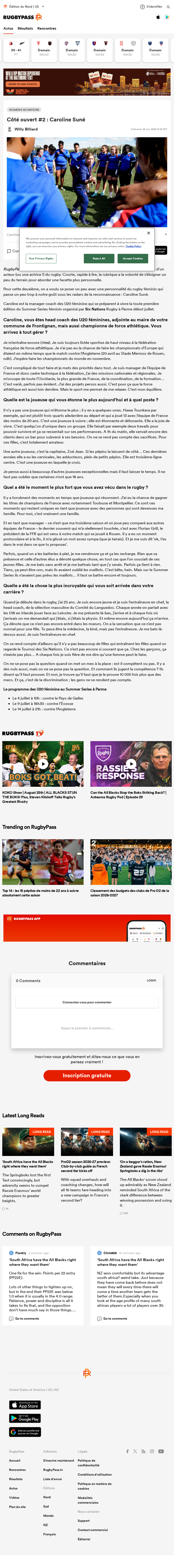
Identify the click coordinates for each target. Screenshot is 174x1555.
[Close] (149, 233)
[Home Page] (22, 17)
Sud (46, 1506)
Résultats (25, 28)
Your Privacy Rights (41, 258)
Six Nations (95, 309)
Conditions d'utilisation (95, 1474)
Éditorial (84, 1539)
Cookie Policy (133, 246)
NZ (45, 1525)
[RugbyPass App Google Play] (87, 1419)
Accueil (14, 1460)
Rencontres (46, 28)
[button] (28, 1171)
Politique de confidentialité (88, 1463)
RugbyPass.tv (53, 1470)
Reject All (99, 258)
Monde (48, 1515)
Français (49, 1534)
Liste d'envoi (52, 1479)
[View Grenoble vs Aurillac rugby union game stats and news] (155, 50)
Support (83, 1520)
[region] (87, 249)
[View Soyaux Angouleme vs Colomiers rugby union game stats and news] (72, 50)
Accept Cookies (133, 258)
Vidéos (14, 1497)
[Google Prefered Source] (87, 1432)
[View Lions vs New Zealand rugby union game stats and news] (16, 50)
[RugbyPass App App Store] (87, 1405)
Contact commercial (93, 1530)
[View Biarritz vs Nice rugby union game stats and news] (44, 50)
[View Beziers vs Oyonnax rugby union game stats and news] (100, 50)
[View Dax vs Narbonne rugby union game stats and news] (127, 50)
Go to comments (24, 1318)
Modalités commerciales (88, 1500)
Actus (8, 28)
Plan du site (17, 1507)
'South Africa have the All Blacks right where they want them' (42, 1262)
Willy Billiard (26, 129)
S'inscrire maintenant (58, 1460)
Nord (47, 1497)
